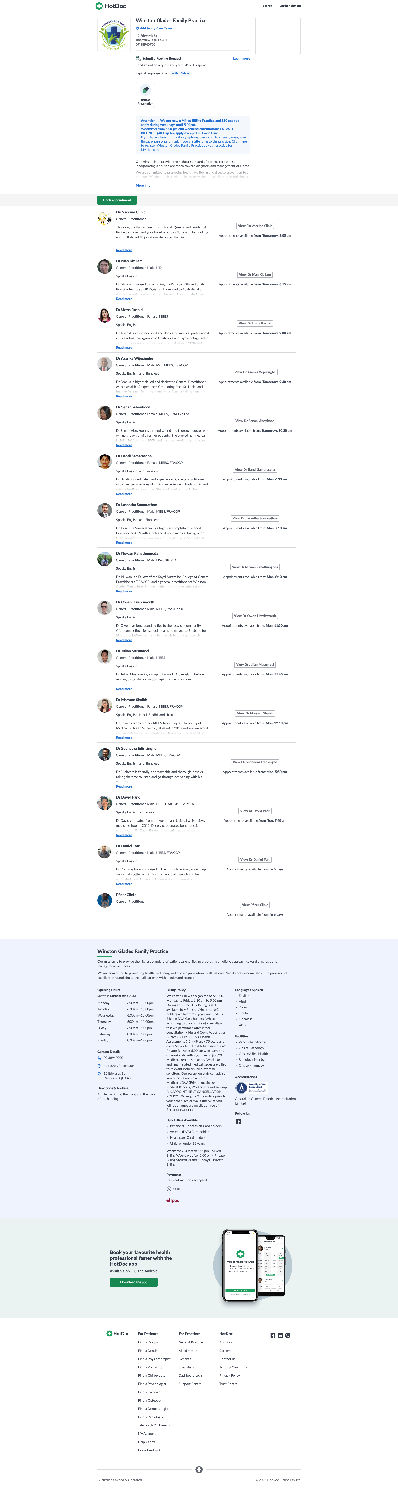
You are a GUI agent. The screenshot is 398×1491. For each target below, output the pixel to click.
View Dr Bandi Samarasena (255, 469)
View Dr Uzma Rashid (255, 323)
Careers (225, 1350)
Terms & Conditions (233, 1367)
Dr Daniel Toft (128, 846)
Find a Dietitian (149, 1392)
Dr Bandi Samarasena (134, 456)
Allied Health (188, 1350)
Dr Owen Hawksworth (135, 602)
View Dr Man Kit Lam (255, 274)
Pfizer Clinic (126, 895)
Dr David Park (128, 797)
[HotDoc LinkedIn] (280, 1335)
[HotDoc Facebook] (273, 1335)
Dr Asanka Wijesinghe (134, 359)
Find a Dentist (148, 1350)
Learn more (241, 58)
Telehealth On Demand (154, 1425)
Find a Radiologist (151, 1417)
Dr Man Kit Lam (129, 261)
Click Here (239, 141)
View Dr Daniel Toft (255, 859)
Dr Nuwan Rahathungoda (137, 554)
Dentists (185, 1359)
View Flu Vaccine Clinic (255, 226)
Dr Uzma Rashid (129, 310)
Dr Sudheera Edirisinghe (136, 749)
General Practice (191, 1342)
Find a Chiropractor (152, 1375)
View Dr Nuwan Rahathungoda (255, 567)
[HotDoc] (110, 6)
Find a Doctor (148, 1342)
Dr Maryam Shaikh (131, 700)
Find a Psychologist (152, 1384)
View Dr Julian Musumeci (255, 664)
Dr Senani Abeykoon (133, 407)
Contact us (227, 1359)
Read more (124, 250)
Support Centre (190, 1384)
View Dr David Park (255, 811)
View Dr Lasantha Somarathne (255, 518)
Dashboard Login (191, 1375)
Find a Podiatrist (150, 1367)
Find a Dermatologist (153, 1409)
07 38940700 (113, 1057)
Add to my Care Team (156, 28)
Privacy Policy (229, 1375)
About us (226, 1342)
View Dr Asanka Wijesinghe (255, 372)
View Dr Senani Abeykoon (254, 421)
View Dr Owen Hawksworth (255, 616)
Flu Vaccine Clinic (131, 212)
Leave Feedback (149, 1450)
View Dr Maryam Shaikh (255, 713)
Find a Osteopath (150, 1400)
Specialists (186, 1367)
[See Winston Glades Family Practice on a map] (278, 36)
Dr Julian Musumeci (132, 651)
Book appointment (117, 200)
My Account (147, 1433)
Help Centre (147, 1442)
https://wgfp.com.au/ (119, 1065)
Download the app (133, 1282)
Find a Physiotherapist (154, 1359)
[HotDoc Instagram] (287, 1335)
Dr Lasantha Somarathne (136, 505)
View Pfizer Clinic (255, 905)
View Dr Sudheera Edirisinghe (255, 762)
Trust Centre (228, 1384)
